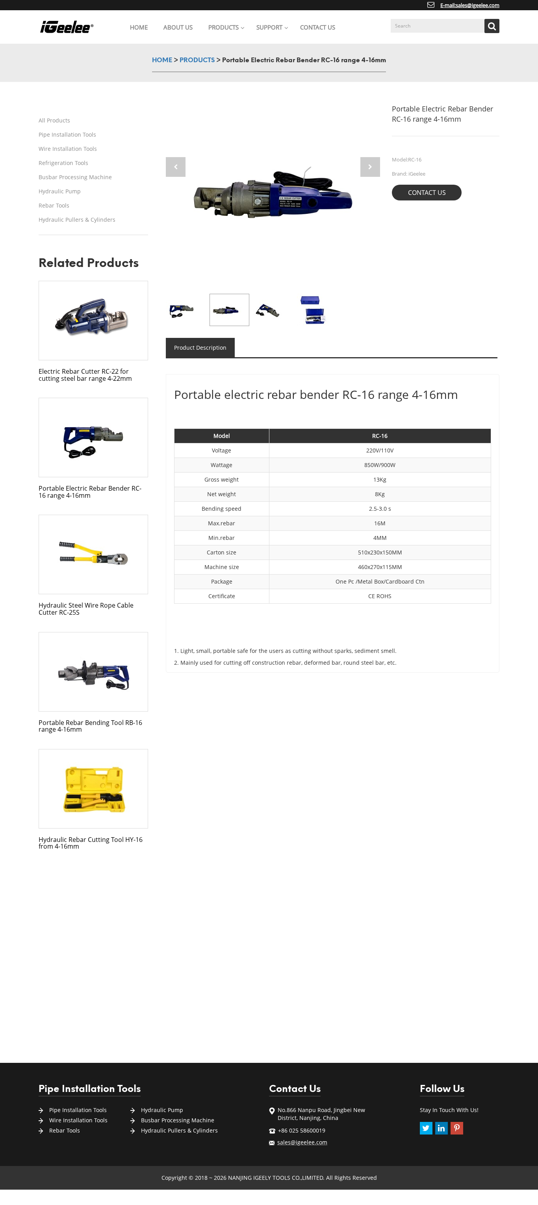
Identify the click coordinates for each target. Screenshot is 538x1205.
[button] (370, 167)
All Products (54, 120)
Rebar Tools (54, 205)
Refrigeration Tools (63, 163)
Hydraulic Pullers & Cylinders (77, 219)
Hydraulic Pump (60, 191)
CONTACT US (427, 192)
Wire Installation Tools (68, 148)
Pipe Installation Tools (67, 134)
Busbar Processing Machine (75, 177)
